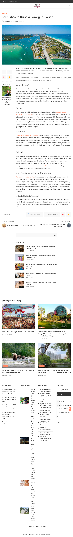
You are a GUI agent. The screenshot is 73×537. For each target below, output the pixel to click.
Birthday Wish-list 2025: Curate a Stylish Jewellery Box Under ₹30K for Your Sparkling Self (46, 403)
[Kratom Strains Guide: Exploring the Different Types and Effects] (19, 248)
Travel (4, 13)
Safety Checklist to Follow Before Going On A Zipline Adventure (6, 101)
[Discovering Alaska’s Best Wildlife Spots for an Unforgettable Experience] (18, 355)
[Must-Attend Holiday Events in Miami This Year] (18, 316)
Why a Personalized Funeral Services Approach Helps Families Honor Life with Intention (46, 393)
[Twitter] (9, 72)
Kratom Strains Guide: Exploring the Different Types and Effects (9, 391)
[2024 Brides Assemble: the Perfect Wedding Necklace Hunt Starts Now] (24, 483)
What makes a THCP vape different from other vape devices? (9, 407)
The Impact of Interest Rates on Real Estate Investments (33, 508)
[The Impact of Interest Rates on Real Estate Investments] (24, 510)
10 (57, 405)
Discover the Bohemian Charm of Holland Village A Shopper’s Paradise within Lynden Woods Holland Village (52, 334)
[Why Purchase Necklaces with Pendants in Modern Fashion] (19, 284)
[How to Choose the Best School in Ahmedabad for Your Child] (19, 266)
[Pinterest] (4, 77)
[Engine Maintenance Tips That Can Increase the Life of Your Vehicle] (24, 400)
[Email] (9, 77)
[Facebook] (4, 72)
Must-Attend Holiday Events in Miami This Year (18, 332)
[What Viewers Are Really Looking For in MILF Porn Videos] (19, 275)
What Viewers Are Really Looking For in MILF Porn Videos (8, 424)
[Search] (70, 5)
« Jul (58, 422)
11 (59, 405)
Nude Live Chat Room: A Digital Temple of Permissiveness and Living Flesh (46, 436)
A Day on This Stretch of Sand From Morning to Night (9, 399)
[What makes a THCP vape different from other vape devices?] (19, 257)
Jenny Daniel (8, 21)
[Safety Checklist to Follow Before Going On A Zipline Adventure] (6, 91)
